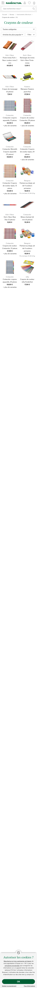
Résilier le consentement (9, 986)
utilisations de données (12, 965)
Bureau (12, 14)
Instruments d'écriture (24, 14)
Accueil (4, 14)
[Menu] (3, 3)
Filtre (29, 34)
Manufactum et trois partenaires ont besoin (17, 961)
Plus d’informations (29, 986)
